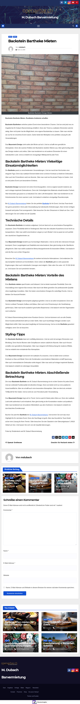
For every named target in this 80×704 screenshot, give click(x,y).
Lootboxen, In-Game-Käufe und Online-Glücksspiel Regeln (20, 646)
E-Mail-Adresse (9, 563)
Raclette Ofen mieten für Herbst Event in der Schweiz (19, 624)
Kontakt (13, 692)
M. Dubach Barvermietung (40, 17)
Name (6, 551)
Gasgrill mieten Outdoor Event (39, 482)
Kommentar (7, 510)
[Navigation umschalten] (38, 25)
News (15, 36)
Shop (25, 692)
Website (6, 575)
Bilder (22, 687)
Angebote (10, 687)
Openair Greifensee (14, 442)
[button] (73, 26)
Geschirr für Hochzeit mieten (62, 442)
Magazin (28, 687)
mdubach (22, 47)
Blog (10, 36)
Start (4, 687)
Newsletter (35, 687)
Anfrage (17, 687)
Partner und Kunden (33, 696)
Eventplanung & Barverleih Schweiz (58, 644)
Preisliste (19, 692)
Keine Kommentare (23, 628)
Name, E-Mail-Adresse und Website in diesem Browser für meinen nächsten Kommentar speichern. (40, 587)
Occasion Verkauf (33, 692)
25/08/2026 (10, 628)
